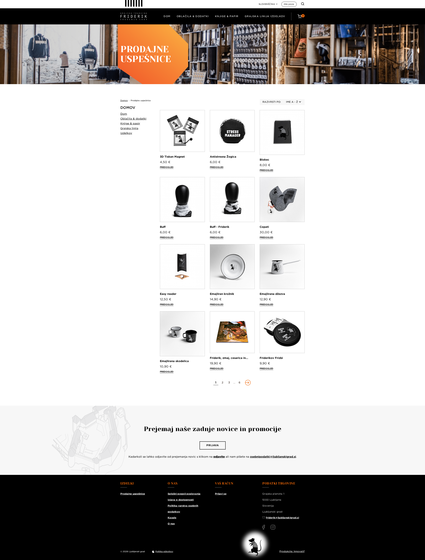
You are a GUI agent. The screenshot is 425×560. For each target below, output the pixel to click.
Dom (167, 16)
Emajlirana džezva (272, 294)
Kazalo (172, 517)
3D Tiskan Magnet (172, 156)
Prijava (289, 4)
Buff (163, 226)
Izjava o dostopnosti (181, 499)
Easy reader (168, 294)
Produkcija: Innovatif (292, 551)
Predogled (166, 167)
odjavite (219, 456)
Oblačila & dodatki (193, 16)
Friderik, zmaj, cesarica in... (229, 358)
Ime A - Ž (292, 102)
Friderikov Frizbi (271, 358)
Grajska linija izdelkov (265, 16)
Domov (127, 108)
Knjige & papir (227, 16)
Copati (264, 226)
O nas (171, 523)
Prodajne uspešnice (132, 493)
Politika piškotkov (164, 551)
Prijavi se (220, 493)
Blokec (264, 159)
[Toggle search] (303, 4)
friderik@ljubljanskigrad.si (282, 517)
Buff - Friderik (219, 226)
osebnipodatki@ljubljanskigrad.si (273, 456)
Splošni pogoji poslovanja (184, 493)
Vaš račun (224, 483)
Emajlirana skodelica (174, 361)
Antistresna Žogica (223, 156)
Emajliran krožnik (222, 294)
